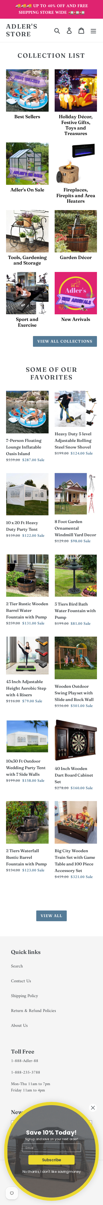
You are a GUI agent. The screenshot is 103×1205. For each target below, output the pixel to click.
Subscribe (51, 1159)
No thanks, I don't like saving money (52, 1171)
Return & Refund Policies (33, 1011)
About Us (19, 1026)
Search (17, 966)
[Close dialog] (93, 1108)
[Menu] (93, 30)
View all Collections (65, 341)
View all (52, 915)
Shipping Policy (24, 996)
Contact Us (21, 981)
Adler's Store (22, 30)
